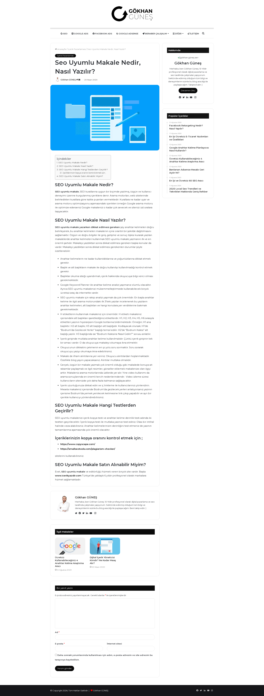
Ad (57, 632)
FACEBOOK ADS (103, 33)
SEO (64, 33)
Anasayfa (61, 49)
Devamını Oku (188, 90)
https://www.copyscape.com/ (77, 444)
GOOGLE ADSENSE (128, 33)
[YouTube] (91, 513)
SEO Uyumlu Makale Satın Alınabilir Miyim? (81, 176)
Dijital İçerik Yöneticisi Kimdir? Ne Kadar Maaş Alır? (103, 560)
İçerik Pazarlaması (77, 49)
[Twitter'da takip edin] (77, 80)
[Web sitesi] (77, 513)
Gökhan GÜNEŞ (68, 80)
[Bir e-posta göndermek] (79, 80)
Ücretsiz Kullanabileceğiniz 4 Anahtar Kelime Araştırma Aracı (69, 562)
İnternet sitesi (114, 643)
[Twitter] (84, 513)
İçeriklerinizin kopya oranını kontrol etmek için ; (84, 173)
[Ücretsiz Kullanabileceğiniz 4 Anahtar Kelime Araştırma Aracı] (70, 546)
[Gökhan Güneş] (132, 14)
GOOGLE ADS (80, 33)
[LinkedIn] (88, 513)
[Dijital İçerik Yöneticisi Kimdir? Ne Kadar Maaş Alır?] (105, 546)
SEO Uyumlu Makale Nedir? (72, 162)
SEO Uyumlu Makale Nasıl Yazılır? (76, 166)
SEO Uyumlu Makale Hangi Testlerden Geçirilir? (83, 169)
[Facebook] (80, 513)
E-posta (60, 643)
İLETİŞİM (194, 33)
